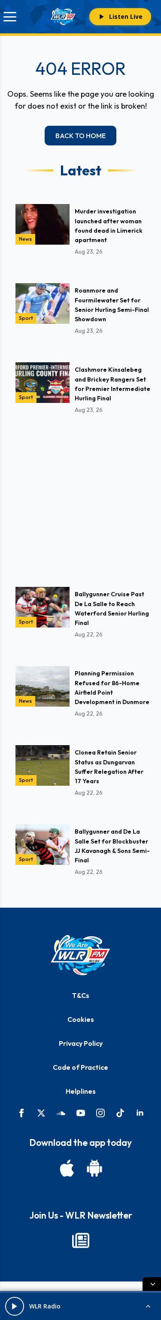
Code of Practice (80, 1067)
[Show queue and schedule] (148, 1306)
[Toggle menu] (9, 16)
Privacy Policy (81, 1043)
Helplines (81, 1091)
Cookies (80, 1019)
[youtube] (81, 1113)
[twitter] (41, 1113)
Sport (26, 318)
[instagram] (100, 1113)
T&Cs (80, 995)
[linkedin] (140, 1113)
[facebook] (21, 1113)
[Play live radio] (14, 1306)
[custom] (61, 1113)
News (25, 239)
